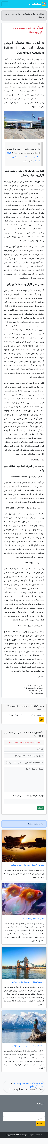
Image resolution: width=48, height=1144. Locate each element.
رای (41, 719)
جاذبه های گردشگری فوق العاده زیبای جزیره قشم (27, 865)
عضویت (40, 1123)
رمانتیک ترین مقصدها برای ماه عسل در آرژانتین (28, 1046)
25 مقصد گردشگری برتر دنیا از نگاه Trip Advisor (27, 982)
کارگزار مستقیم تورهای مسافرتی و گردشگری (23, 156)
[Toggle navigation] (4, 3)
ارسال (40, 808)
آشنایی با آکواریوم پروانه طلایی (33, 918)
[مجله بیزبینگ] (37, 4)
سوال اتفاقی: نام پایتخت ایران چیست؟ (28, 795)
